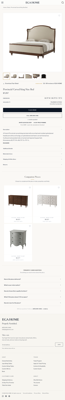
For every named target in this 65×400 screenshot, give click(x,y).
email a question (33, 119)
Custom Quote (37, 368)
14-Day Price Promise (8, 382)
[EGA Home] (33, 2)
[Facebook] (6, 396)
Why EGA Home (38, 380)
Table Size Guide (6, 385)
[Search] (63, 3)
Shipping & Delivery (7, 380)
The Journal (37, 382)
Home (5, 7)
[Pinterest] (9, 396)
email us (45, 308)
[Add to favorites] (59, 15)
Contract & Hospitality (39, 366)
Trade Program (38, 361)
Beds (8, 7)
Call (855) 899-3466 (32, 115)
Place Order (32, 110)
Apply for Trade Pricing (40, 363)
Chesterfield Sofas (7, 361)
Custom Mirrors (6, 368)
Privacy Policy (37, 393)
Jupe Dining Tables (7, 363)
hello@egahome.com (7, 329)
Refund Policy (45, 393)
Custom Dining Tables (8, 366)
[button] (32, 129)
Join (59, 344)
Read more (6, 143)
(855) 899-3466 (37, 308)
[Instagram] (3, 396)
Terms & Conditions (27, 393)
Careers (36, 385)
